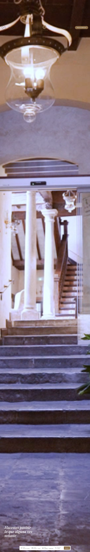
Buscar (67, 548)
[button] (3, 27)
